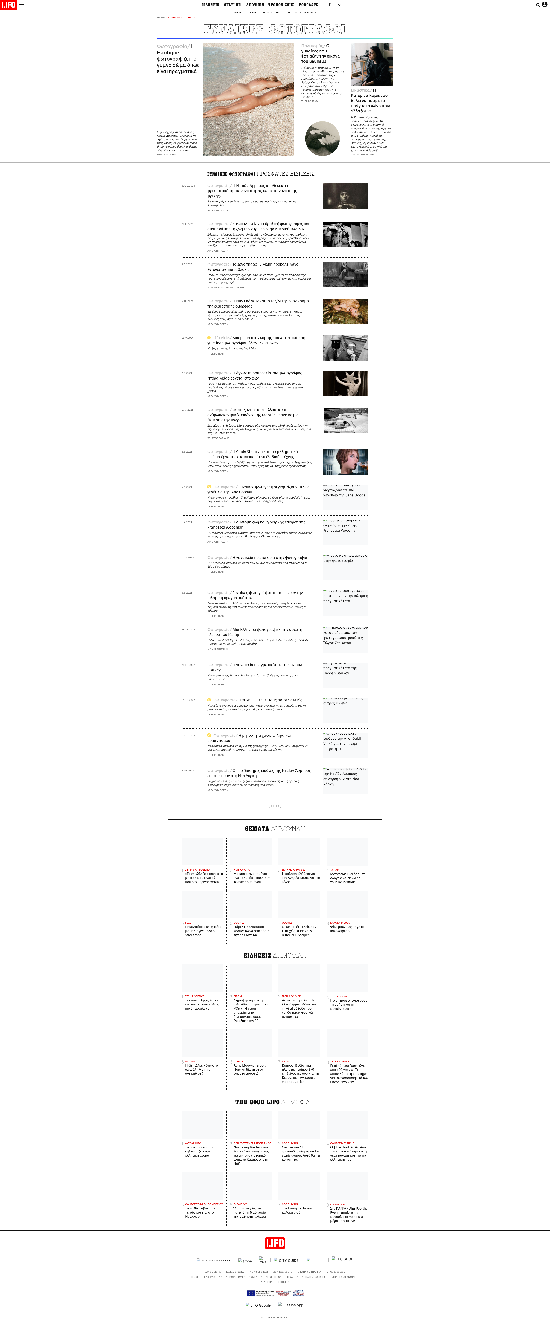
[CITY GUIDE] (287, 1260)
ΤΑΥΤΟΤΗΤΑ (213, 1271)
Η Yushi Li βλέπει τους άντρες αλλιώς (270, 700)
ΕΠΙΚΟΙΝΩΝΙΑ (235, 1271)
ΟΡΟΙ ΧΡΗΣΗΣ (336, 1271)
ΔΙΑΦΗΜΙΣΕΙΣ (283, 1271)
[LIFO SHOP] (342, 1259)
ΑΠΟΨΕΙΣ (255, 5)
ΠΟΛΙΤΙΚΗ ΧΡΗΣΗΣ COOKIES (306, 1276)
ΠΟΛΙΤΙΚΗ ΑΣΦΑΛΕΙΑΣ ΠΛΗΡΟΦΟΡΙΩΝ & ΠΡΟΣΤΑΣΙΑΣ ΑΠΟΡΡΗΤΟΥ (236, 1276)
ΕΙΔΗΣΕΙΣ (211, 5)
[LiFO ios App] (291, 1306)
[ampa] (245, 1259)
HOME (161, 18)
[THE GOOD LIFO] (263, 1259)
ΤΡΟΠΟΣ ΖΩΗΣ (281, 5)
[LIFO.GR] (8, 5)
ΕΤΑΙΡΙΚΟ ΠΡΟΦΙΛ (309, 1271)
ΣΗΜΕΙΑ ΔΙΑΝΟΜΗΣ (345, 1276)
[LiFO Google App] (259, 1306)
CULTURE (232, 5)
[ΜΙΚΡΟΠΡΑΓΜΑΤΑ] (214, 1259)
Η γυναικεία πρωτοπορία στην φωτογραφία (269, 558)
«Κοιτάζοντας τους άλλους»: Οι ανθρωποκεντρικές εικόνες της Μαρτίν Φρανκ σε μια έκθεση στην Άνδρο (253, 415)
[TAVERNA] (316, 1259)
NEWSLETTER (259, 1271)
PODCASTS (308, 5)
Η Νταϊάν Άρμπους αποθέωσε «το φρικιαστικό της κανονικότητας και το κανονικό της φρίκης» (252, 191)
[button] (21, 5)
